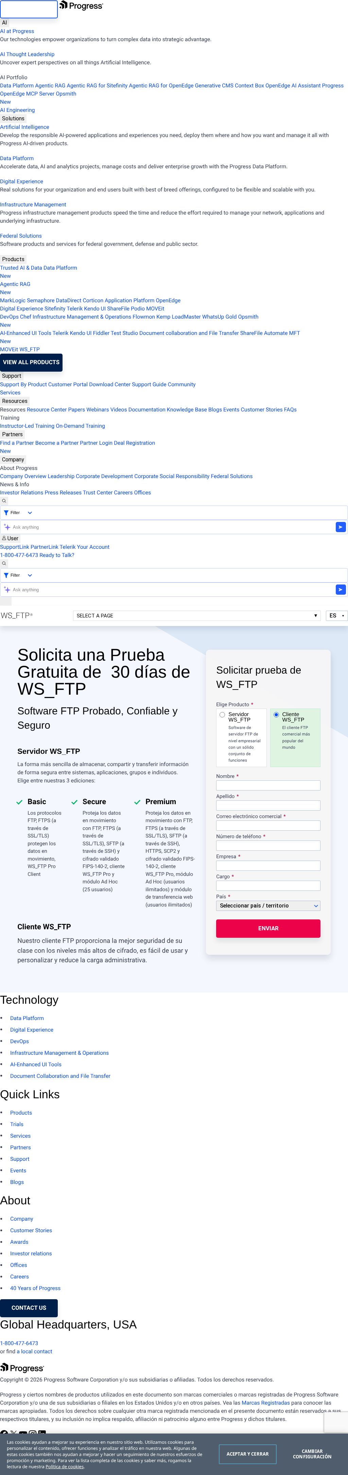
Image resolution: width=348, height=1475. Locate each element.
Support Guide (149, 384)
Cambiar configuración (312, 1454)
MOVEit (155, 308)
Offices (142, 492)
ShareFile (118, 308)
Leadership (61, 476)
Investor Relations (21, 492)
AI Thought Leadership (27, 54)
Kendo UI (95, 308)
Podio (138, 308)
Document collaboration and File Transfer (189, 333)
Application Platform (129, 300)
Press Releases (63, 492)
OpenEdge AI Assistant (293, 85)
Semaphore (40, 300)
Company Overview (23, 476)
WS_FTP (29, 349)
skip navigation (29, 9)
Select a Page (95, 616)
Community (182, 384)
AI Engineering (17, 110)
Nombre (225, 776)
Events (231, 409)
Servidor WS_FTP (244, 737)
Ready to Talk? (56, 555)
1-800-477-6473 (19, 555)
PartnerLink (44, 547)
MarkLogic (12, 300)
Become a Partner (57, 443)
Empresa (226, 857)
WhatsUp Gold (219, 316)
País (221, 897)
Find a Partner (17, 443)
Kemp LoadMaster (178, 316)
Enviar (268, 928)
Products (13, 259)
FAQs (290, 409)
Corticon (93, 300)
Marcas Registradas (266, 1403)
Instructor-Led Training (27, 426)
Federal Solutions (21, 236)
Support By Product (23, 384)
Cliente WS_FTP (296, 731)
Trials (16, 1124)
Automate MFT (150, 337)
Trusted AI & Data (21, 268)
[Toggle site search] (4, 563)
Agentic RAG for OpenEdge (161, 85)
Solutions (13, 118)
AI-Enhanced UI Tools (25, 333)
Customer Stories (261, 409)
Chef (25, 316)
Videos (118, 409)
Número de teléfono (238, 837)
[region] (174, 1454)
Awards (19, 1242)
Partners (12, 434)
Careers (123, 492)
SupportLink (14, 547)
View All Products (31, 362)
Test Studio (124, 333)
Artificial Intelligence (24, 127)
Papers (76, 409)
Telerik (75, 308)
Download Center (109, 384)
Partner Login (96, 443)
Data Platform (17, 85)
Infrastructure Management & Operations (82, 316)
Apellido (225, 796)
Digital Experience (21, 181)
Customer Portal (68, 384)
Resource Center (47, 409)
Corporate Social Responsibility (171, 476)
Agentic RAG (50, 85)
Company (13, 459)
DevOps (9, 316)
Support (11, 376)
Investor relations (31, 1253)
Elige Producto (232, 705)
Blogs (215, 409)
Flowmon (144, 316)
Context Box (249, 85)
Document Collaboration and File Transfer (60, 1076)
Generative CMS (214, 85)
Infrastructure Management (33, 204)
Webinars (97, 409)
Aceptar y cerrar (248, 1454)
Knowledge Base (187, 409)
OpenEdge (168, 300)
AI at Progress (17, 31)
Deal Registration (77, 447)
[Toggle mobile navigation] (6, 601)
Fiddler (101, 333)
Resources (15, 401)
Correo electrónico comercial (249, 816)
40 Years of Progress (35, 1288)
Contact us (29, 1308)
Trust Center (98, 492)
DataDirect (69, 300)
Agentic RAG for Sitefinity (97, 85)
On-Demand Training (80, 426)
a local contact (34, 1351)
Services (10, 392)
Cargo (223, 877)
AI (4, 22)
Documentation (147, 409)
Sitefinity (55, 308)
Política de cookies (65, 1466)
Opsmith (38, 97)
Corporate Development (104, 476)
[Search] (4, 501)
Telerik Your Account (85, 547)
